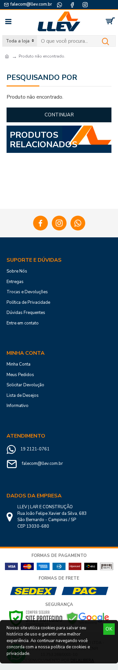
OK (109, 629)
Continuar (59, 114)
